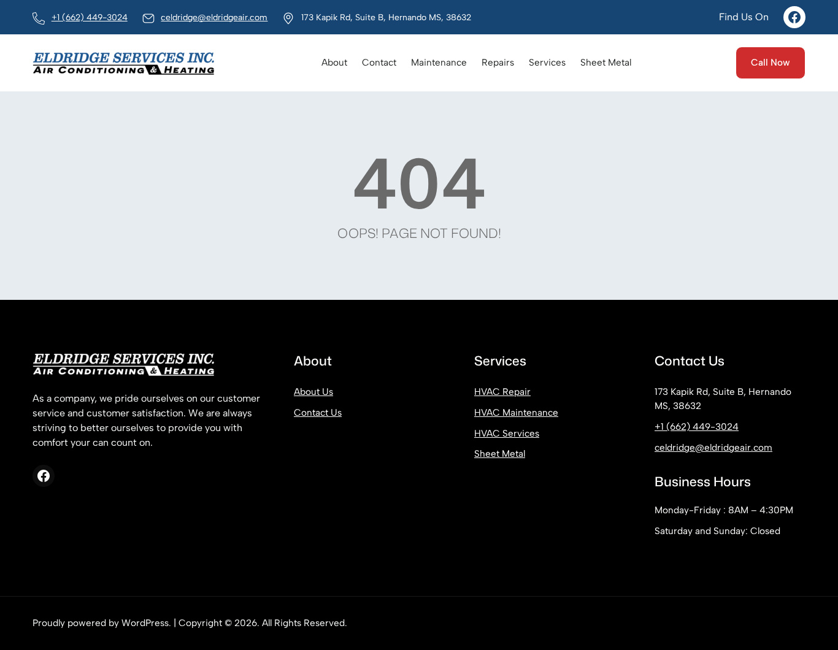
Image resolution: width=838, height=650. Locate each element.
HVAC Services (506, 433)
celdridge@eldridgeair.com (214, 17)
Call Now (770, 62)
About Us (313, 391)
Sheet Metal (499, 453)
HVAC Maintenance (516, 412)
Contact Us (318, 412)
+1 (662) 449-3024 (90, 17)
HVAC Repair (502, 391)
